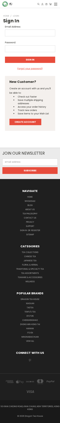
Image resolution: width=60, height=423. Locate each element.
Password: (10, 42)
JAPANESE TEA (30, 260)
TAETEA (30, 307)
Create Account (25, 122)
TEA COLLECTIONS (30, 252)
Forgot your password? (30, 68)
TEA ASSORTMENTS (30, 273)
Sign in (23, 230)
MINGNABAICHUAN (30, 336)
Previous (5, 420)
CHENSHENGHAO (30, 320)
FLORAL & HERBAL (30, 264)
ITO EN (30, 332)
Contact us (30, 217)
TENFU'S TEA (30, 311)
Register (35, 230)
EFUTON (30, 316)
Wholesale (30, 201)
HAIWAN (30, 328)
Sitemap (30, 234)
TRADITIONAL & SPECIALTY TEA (30, 269)
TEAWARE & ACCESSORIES (30, 277)
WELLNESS (30, 281)
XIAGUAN (30, 303)
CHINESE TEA (30, 256)
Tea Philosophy (30, 213)
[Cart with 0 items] (50, 4)
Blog (30, 205)
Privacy (30, 222)
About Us (30, 209)
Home (30, 196)
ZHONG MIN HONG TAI (30, 324)
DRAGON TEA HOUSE (30, 299)
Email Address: (13, 26)
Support (30, 226)
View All (30, 341)
